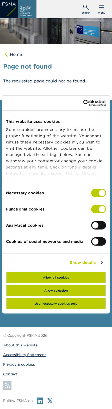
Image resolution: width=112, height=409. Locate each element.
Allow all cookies (56, 277)
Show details (83, 262)
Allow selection (56, 290)
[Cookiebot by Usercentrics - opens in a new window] (83, 103)
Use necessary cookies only (56, 303)
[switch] (98, 209)
